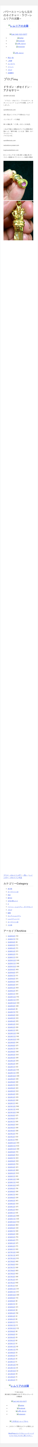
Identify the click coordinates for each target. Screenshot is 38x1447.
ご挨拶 (10, 61)
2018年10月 (12, 1222)
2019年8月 (11, 1191)
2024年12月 (12, 997)
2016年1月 (11, 1322)
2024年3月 (11, 1024)
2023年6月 (11, 1051)
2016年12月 (12, 1289)
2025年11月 (12, 963)
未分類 (10, 889)
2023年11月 (12, 1036)
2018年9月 (11, 1225)
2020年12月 (12, 1143)
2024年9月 (11, 1006)
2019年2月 (11, 1210)
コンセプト (11, 64)
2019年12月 (12, 1179)
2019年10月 (12, 1185)
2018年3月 (11, 1243)
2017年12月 (12, 1252)
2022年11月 (12, 1073)
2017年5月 (11, 1273)
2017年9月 (11, 1261)
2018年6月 (11, 1234)
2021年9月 (11, 1115)
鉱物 (9, 913)
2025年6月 (11, 978)
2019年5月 (11, 1200)
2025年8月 (11, 972)
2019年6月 (11, 1197)
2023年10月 (12, 1039)
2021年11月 (12, 1109)
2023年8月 (11, 1045)
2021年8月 (11, 1118)
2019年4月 (11, 1203)
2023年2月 (11, 1064)
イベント (11, 67)
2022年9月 (11, 1079)
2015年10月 (12, 1328)
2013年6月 (11, 1377)
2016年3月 (11, 1316)
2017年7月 (11, 1267)
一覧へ (25, 875)
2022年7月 (11, 1085)
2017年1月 (11, 1286)
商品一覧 (11, 58)
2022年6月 (11, 1088)
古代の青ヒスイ (13, 901)
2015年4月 (11, 1337)
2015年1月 (11, 1343)
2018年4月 (11, 1240)
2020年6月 (11, 1161)
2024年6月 (11, 1015)
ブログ (10, 70)
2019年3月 (11, 1207)
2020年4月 (11, 1167)
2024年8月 (11, 1009)
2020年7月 (11, 1158)
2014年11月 (12, 1349)
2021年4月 (11, 1130)
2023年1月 (11, 1067)
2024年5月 (11, 1018)
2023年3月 (11, 1061)
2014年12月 (12, 1346)
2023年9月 (11, 1042)
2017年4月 (11, 1276)
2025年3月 (11, 988)
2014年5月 (11, 1356)
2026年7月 (11, 939)
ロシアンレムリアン (14, 916)
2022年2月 (11, 1100)
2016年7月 (11, 1304)
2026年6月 (11, 942)
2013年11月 (12, 1368)
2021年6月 (11, 1124)
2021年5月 (11, 1127)
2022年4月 (11, 1094)
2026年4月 (11, 948)
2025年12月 (12, 960)
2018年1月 (11, 1249)
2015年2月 (11, 1340)
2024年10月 (12, 1003)
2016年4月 (11, 1313)
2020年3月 (11, 1170)
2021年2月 (11, 1137)
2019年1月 (11, 1213)
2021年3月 (11, 1134)
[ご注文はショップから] (19, 1421)
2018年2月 (11, 1246)
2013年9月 (11, 1374)
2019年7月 (11, 1194)
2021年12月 (12, 1106)
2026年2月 (11, 954)
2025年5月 (11, 981)
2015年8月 (11, 1331)
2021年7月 (11, 1121)
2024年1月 (11, 1030)
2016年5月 (11, 1310)
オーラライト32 (13, 892)
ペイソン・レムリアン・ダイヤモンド (20, 907)
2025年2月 (11, 991)
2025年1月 (11, 994)
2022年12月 (12, 1070)
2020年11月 (12, 1146)
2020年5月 (11, 1164)
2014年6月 (11, 1352)
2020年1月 (11, 1176)
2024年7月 (11, 1012)
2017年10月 (12, 1258)
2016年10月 (12, 1295)
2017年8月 (11, 1264)
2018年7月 (11, 1231)
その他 (10, 925)
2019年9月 (11, 1188)
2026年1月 (11, 957)
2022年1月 (11, 1103)
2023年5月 (11, 1054)
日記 (9, 895)
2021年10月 (12, 1112)
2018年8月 (11, 1228)
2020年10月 (12, 1149)
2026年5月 (11, 945)
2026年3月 (11, 951)
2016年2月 (11, 1319)
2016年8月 (11, 1301)
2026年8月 (11, 936)
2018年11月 (12, 1219)
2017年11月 (12, 1255)
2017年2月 (11, 1283)
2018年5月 (11, 1237)
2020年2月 (11, 1173)
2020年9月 (11, 1152)
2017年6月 (11, 1270)
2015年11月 (12, 1325)
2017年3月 (11, 1279)
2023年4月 (11, 1058)
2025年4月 (11, 985)
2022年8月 (11, 1082)
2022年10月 (12, 1076)
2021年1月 (11, 1140)
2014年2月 (11, 1359)
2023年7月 (11, 1048)
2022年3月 (11, 1097)
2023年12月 (12, 1033)
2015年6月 (11, 1334)
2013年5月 (11, 1380)
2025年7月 (11, 975)
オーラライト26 (13, 922)
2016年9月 (11, 1298)
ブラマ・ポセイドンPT (12, 875)
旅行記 (10, 898)
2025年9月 (11, 969)
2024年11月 (12, 1000)
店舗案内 (11, 73)
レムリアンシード (14, 919)
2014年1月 (11, 1362)
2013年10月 (12, 1371)
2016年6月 (11, 1307)
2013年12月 (12, 1365)
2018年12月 (12, 1216)
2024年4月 (11, 1021)
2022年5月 (11, 1091)
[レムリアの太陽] (18, 25)
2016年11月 (12, 1292)
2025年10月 (12, 966)
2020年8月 (11, 1155)
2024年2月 (11, 1027)
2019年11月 (12, 1182)
